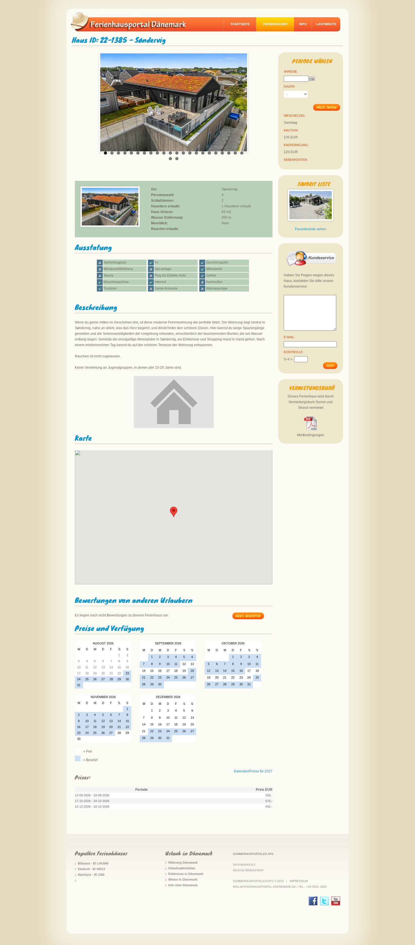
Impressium (299, 881)
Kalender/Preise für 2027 (253, 771)
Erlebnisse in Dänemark (185, 874)
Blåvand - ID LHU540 (93, 863)
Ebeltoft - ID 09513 (91, 869)
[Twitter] (324, 900)
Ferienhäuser (275, 24)
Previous (94, 101)
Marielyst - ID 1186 (91, 874)
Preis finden (326, 107)
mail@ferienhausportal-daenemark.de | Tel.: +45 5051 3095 (280, 886)
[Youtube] (335, 900)
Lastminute (326, 24)
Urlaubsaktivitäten (181, 868)
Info (303, 24)
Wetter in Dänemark (182, 879)
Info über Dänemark (183, 885)
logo (132, 21)
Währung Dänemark (183, 862)
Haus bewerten (248, 615)
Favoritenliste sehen (310, 229)
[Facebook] (313, 900)
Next (253, 101)
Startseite (240, 24)
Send (330, 365)
